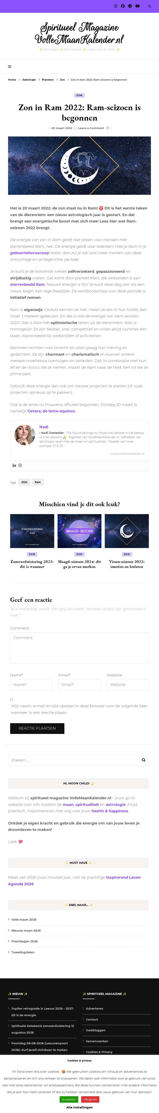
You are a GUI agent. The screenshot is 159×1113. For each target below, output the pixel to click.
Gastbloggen (96, 1030)
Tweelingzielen (23, 952)
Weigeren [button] (90, 1099)
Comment (19, 628)
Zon (79, 95)
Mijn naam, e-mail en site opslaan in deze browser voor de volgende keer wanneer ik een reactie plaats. (79, 709)
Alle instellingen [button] (79, 1107)
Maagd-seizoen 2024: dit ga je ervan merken (79, 564)
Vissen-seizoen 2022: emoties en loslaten (127, 564)
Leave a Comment (91, 128)
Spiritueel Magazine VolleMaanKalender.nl (79, 33)
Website (114, 675)
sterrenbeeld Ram (27, 284)
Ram (38, 482)
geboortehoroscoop (29, 253)
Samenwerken (97, 1041)
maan (68, 804)
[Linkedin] (14, 465)
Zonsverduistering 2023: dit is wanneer (32, 564)
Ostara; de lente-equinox (51, 411)
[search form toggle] (149, 6)
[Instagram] (20, 465)
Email (64, 675)
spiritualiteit (87, 804)
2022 (24, 482)
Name (16, 675)
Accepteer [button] (69, 1099)
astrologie (115, 804)
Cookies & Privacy (99, 1052)
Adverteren (94, 1008)
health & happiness (110, 811)
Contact (92, 1019)
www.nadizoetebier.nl (128, 454)
